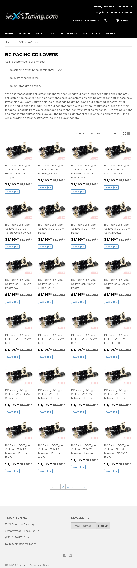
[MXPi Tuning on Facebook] (65, 555)
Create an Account (120, 12)
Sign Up (103, 526)
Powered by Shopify (40, 565)
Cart (125, 20)
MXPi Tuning (19, 565)
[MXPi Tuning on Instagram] (70, 555)
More (109, 33)
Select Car (44, 33)
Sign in (100, 12)
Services (24, 33)
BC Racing (67, 33)
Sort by (80, 133)
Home (9, 33)
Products (90, 33)
